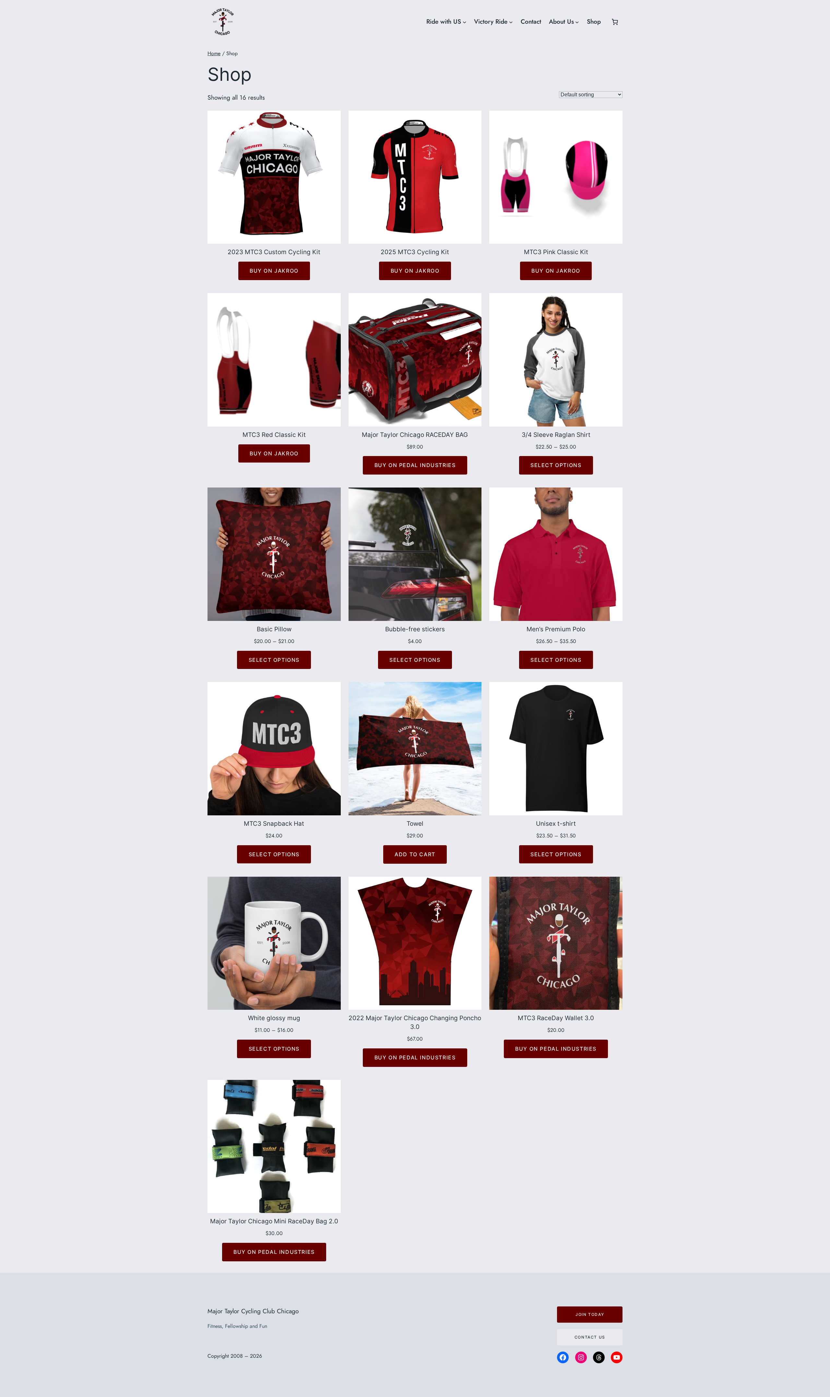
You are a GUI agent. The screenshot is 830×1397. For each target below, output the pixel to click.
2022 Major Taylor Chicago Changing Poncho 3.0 (415, 1022)
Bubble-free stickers (415, 629)
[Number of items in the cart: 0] (614, 22)
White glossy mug (274, 1018)
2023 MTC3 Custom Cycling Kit (274, 252)
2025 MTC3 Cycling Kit (415, 252)
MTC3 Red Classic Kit (274, 435)
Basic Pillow (274, 629)
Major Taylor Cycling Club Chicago (253, 1311)
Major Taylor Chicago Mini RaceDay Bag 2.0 (274, 1221)
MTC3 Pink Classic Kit (556, 252)
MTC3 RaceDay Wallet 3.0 (556, 1018)
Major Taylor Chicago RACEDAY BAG (415, 435)
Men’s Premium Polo (556, 629)
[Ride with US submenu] (465, 22)
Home (214, 53)
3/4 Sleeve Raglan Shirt (556, 435)
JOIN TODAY (589, 1314)
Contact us (590, 1337)
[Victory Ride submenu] (511, 22)
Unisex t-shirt (556, 823)
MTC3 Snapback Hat (274, 823)
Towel (415, 823)
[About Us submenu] (577, 22)
